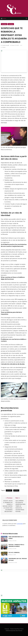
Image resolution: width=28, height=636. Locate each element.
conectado (20, 523)
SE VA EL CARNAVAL (14, 552)
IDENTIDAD (9, 490)
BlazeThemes (19, 630)
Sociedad (4, 24)
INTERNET (16, 490)
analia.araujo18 (5, 45)
